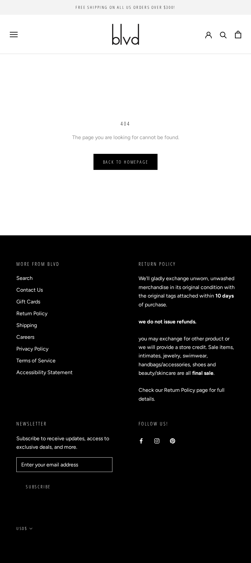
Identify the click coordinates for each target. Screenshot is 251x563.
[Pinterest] (172, 440)
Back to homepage (125, 162)
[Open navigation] (14, 34)
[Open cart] (238, 34)
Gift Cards (28, 302)
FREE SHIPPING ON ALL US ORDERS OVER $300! (125, 7)
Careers (25, 337)
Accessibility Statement (44, 372)
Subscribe (38, 486)
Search (24, 278)
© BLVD (24, 544)
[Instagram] (156, 440)
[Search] (223, 34)
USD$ (21, 528)
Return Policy (31, 313)
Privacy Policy (32, 349)
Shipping (26, 325)
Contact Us (29, 290)
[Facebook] (141, 440)
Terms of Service (36, 360)
